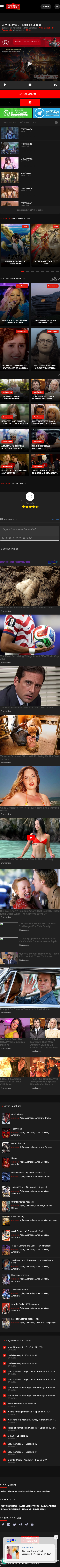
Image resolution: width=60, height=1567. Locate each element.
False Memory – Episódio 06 (22, 1403)
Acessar (56, 519)
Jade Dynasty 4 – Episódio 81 (22, 1355)
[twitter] (14, 1524)
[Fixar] (13, 538)
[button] (22, 271)
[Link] (27, 538)
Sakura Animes (48, 1506)
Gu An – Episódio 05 (18, 1436)
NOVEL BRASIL (39, 1509)
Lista (30, 102)
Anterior (10, 102)
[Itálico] (6, 538)
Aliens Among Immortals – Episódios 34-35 (29, 1411)
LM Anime (26, 1509)
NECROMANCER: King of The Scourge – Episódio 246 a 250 (32, 1395)
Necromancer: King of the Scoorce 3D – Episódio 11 (32, 1371)
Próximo (50, 102)
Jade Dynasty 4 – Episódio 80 (22, 1363)
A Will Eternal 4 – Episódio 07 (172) (25, 1347)
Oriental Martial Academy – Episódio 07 (27, 1460)
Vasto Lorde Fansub (29, 1506)
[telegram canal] (20, 1524)
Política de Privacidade (18, 1563)
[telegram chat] (26, 1524)
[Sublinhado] (10, 538)
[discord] (8, 1524)
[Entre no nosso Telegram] (46, 113)
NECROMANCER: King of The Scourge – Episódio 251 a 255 (32, 1387)
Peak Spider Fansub (10, 1509)
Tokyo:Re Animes (9, 1506)
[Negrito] (3, 538)
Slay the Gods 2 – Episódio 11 (22, 1452)
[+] (30, 538)
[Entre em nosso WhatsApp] (16, 113)
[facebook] (2, 1524)
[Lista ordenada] (16, 538)
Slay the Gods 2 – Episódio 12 (22, 1444)
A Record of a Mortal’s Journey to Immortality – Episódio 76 (32, 1419)
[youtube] (32, 1524)
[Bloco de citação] (23, 538)
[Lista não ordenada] (20, 538)
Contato (35, 1563)
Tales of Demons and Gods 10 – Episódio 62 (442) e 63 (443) (32, 1427)
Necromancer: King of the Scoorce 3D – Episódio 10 (32, 1379)
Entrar (46, 7)
